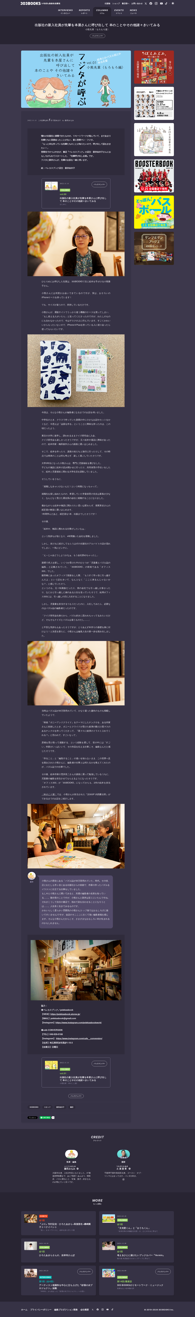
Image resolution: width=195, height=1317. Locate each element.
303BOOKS (34, 1107)
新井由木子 (60, 1107)
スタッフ (47, 1107)
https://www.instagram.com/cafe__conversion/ (79, 1038)
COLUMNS (65, 190)
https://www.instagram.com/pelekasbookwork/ (78, 1022)
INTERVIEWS (45, 1277)
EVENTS (43, 1216)
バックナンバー (97, 36)
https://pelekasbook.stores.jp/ (65, 1014)
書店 (71, 1107)
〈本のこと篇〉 (49, 794)
